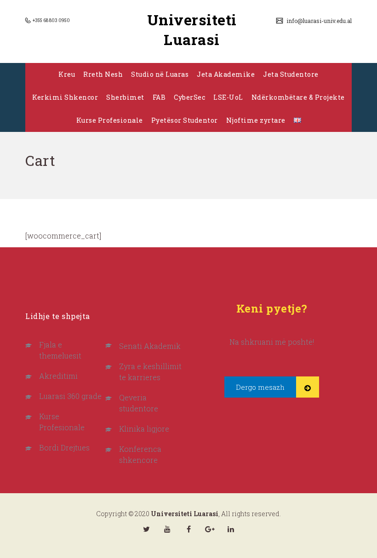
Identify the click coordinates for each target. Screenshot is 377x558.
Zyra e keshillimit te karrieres (150, 371)
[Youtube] (167, 529)
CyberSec (189, 97)
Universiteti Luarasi (192, 29)
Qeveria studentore (138, 403)
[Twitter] (146, 529)
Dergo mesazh (260, 387)
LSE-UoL (228, 97)
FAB (159, 97)
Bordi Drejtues (64, 447)
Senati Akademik (150, 346)
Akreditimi (58, 376)
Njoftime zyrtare (256, 120)
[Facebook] (188, 529)
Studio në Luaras (159, 74)
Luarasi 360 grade (70, 396)
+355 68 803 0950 (51, 20)
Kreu (66, 74)
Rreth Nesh (103, 74)
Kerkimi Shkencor (65, 97)
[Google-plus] (209, 529)
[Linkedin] (231, 529)
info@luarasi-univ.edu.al (318, 20)
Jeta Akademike (226, 74)
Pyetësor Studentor (184, 120)
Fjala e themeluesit (60, 350)
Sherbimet (125, 97)
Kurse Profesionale (109, 120)
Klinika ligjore (144, 428)
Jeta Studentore (291, 74)
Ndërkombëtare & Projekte (298, 97)
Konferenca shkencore (140, 454)
